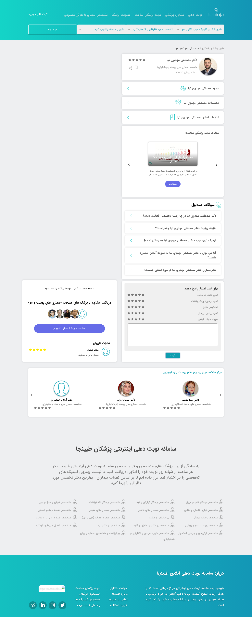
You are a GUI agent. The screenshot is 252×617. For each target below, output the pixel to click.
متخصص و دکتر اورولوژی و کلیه (151, 525)
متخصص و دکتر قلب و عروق (202, 502)
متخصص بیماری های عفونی (104, 510)
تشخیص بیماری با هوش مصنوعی (86, 14)
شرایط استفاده (119, 605)
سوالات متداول (119, 588)
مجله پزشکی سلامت (147, 14)
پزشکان (207, 48)
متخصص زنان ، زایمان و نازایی (201, 510)
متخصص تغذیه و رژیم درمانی (54, 510)
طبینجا (219, 48)
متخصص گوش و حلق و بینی (55, 502)
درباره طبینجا (120, 593)
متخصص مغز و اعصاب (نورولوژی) (101, 517)
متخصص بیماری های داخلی (153, 510)
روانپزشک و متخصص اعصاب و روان (100, 533)
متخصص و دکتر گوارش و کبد (152, 502)
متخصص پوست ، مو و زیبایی (201, 525)
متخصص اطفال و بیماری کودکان (53, 525)
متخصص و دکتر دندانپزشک (104, 502)
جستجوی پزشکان (89, 593)
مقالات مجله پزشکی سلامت (202, 133)
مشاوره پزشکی (174, 14)
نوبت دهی (195, 14)
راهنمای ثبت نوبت (88, 605)
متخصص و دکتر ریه (109, 525)
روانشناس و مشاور (158, 517)
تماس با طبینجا (118, 599)
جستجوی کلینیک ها (87, 599)
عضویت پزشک (121, 14)
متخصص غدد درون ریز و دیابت (53, 517)
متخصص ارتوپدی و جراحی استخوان (198, 533)
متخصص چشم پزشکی (205, 517)
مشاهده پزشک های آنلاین (70, 328)
